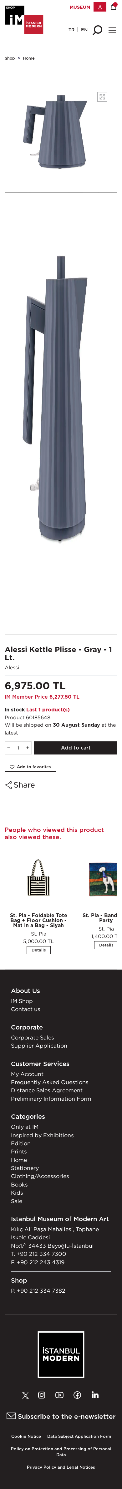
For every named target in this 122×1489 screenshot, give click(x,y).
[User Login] (100, 7)
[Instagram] (43, 1395)
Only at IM (24, 1126)
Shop (10, 58)
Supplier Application (39, 1045)
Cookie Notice (26, 1436)
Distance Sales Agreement (47, 1090)
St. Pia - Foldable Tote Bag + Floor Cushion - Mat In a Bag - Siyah (38, 920)
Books (19, 1184)
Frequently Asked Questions (50, 1082)
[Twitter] (27, 1395)
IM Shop (22, 1001)
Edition (21, 1143)
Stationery (25, 1168)
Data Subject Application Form (79, 1436)
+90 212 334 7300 (41, 1253)
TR (71, 29)
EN (84, 29)
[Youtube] (61, 1395)
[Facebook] (78, 1395)
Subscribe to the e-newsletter (66, 1416)
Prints (19, 1151)
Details (39, 950)
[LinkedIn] (95, 1395)
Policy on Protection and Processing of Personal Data (61, 1452)
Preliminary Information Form (51, 1098)
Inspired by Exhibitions (42, 1135)
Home (29, 58)
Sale (16, 1201)
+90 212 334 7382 (41, 1290)
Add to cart (76, 748)
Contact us (25, 1009)
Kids (17, 1192)
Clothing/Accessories (40, 1176)
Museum (80, 7)
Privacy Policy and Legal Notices (61, 1467)
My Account (27, 1074)
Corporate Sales (32, 1037)
